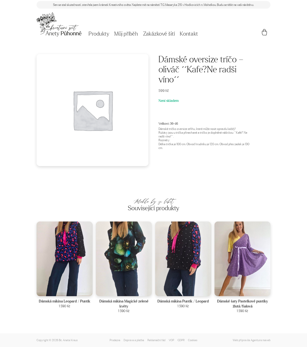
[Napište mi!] (59, 24)
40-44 (70, 291)
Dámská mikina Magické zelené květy (123, 304)
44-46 (248, 291)
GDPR (181, 340)
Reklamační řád (156, 340)
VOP (171, 340)
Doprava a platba (134, 340)
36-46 (174, 123)
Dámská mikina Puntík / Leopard (183, 301)
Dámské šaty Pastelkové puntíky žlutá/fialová (242, 304)
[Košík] (264, 34)
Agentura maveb (260, 340)
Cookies (192, 340)
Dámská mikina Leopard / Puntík (64, 301)
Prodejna (115, 340)
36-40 (129, 291)
